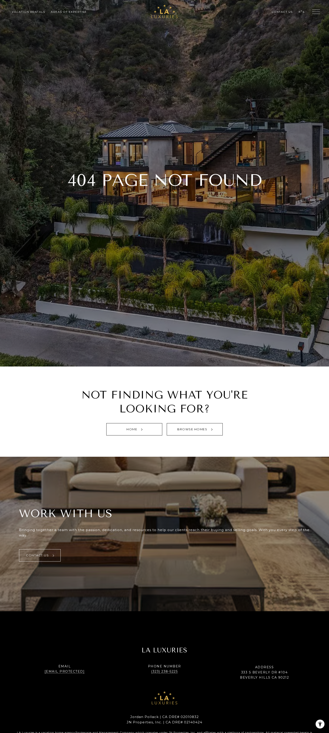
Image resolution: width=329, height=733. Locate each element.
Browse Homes (192, 429)
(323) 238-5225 (164, 671)
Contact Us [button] (38, 555)
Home (132, 429)
